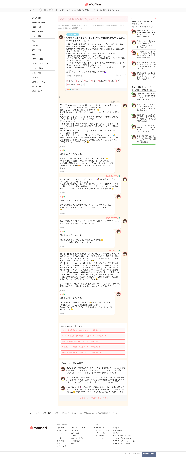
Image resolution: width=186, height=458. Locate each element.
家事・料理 (36, 50)
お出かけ (35, 77)
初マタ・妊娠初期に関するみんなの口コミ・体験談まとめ (82, 352)
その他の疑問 (37, 86)
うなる (81, 85)
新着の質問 (36, 18)
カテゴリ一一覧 (99, 435)
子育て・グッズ (38, 32)
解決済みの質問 (38, 22)
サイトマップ (98, 438)
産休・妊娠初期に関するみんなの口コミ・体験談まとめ (81, 341)
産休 (87, 81)
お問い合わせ (117, 430)
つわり (80, 81)
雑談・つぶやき (38, 91)
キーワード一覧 (99, 433)
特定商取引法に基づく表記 (122, 438)
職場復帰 (72, 85)
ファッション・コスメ (41, 64)
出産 (112, 81)
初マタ (71, 81)
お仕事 (35, 45)
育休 (94, 81)
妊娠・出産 (36, 27)
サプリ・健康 (37, 59)
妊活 (34, 54)
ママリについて (99, 428)
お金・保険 (36, 36)
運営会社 (116, 428)
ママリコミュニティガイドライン (124, 441)
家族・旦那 (36, 73)
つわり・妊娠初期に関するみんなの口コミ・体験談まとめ (82, 330)
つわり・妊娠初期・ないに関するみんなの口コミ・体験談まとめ (84, 336)
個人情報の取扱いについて (122, 435)
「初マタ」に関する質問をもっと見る (93, 398)
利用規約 (116, 433)
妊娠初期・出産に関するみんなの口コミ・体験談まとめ (81, 347)
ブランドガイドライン (101, 430)
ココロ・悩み (37, 68)
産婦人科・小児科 (39, 82)
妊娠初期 (103, 81)
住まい (35, 41)
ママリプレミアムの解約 (121, 443)
